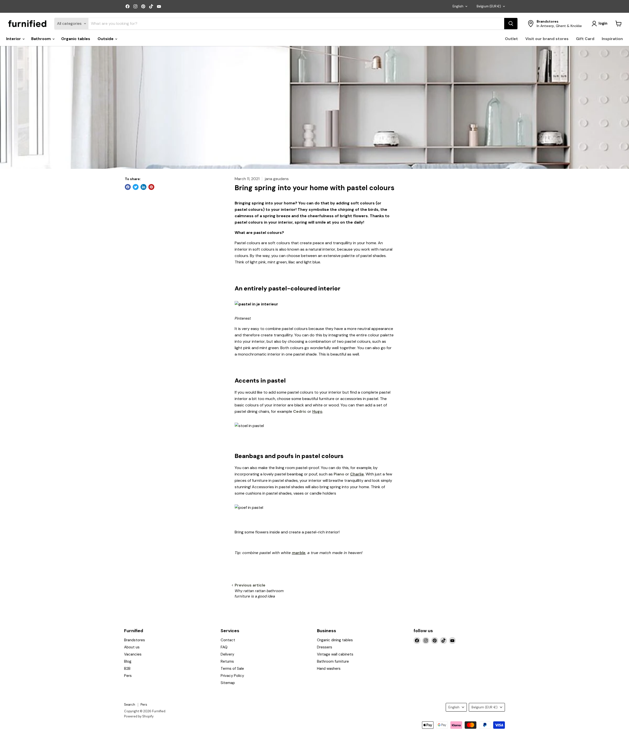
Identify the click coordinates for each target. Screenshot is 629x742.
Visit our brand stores (547, 38)
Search (129, 704)
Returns (227, 661)
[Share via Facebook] (128, 187)
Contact (228, 640)
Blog (127, 661)
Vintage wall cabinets (335, 654)
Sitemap (228, 682)
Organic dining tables (335, 640)
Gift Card (585, 38)
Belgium (489, 6)
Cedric (299, 411)
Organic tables (75, 38)
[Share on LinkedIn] (143, 187)
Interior (14, 38)
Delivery (227, 654)
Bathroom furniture (333, 661)
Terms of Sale (232, 668)
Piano (339, 474)
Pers (128, 675)
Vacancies (133, 654)
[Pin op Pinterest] (151, 187)
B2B (127, 668)
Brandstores (134, 640)
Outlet (511, 38)
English (458, 6)
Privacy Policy (232, 675)
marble (298, 552)
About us (132, 647)
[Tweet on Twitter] (136, 187)
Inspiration (612, 38)
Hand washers (329, 668)
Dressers (324, 647)
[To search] (510, 23)
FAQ (224, 647)
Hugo (317, 411)
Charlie (357, 474)
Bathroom (41, 38)
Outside (106, 38)
